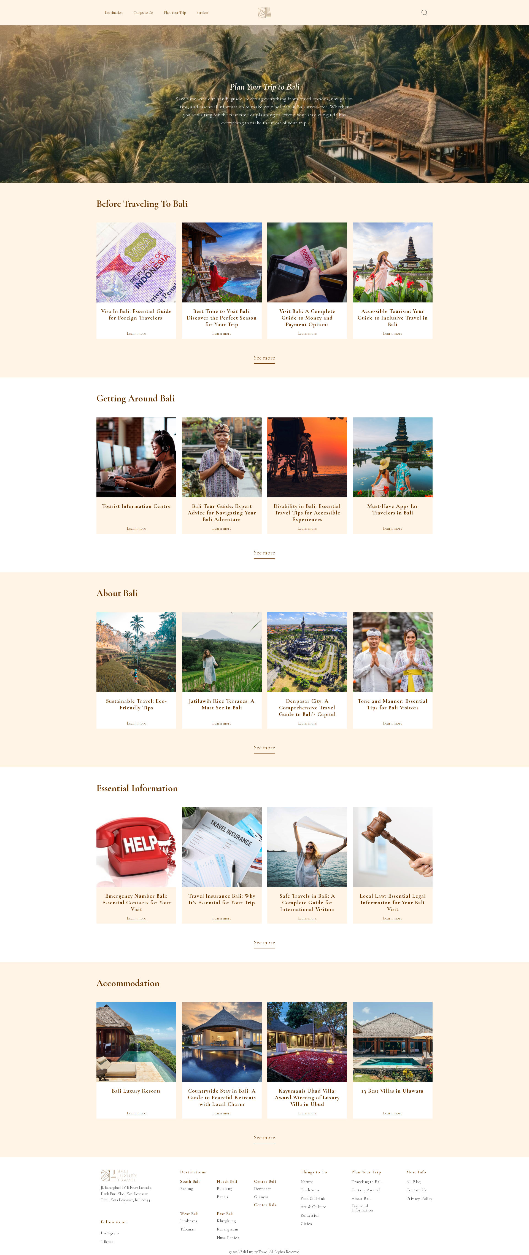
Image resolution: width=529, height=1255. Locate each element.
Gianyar (261, 1197)
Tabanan (187, 1229)
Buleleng (224, 1189)
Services (203, 12)
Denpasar (262, 1189)
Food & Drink (313, 1199)
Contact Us (416, 1190)
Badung (186, 1189)
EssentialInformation (362, 1208)
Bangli (222, 1197)
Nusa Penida (228, 1238)
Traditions (310, 1190)
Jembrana (188, 1221)
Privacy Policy (419, 1199)
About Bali (361, 1199)
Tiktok (107, 1242)
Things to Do (143, 12)
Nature (307, 1182)
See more (264, 358)
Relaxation (310, 1215)
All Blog (413, 1182)
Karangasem (227, 1229)
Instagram (110, 1233)
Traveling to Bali (367, 1182)
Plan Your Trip (175, 12)
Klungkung (226, 1221)
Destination (114, 12)
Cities (306, 1224)
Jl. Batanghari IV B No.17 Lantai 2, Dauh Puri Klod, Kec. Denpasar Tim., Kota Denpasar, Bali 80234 (126, 1193)
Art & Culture (313, 1207)
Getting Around (366, 1190)
